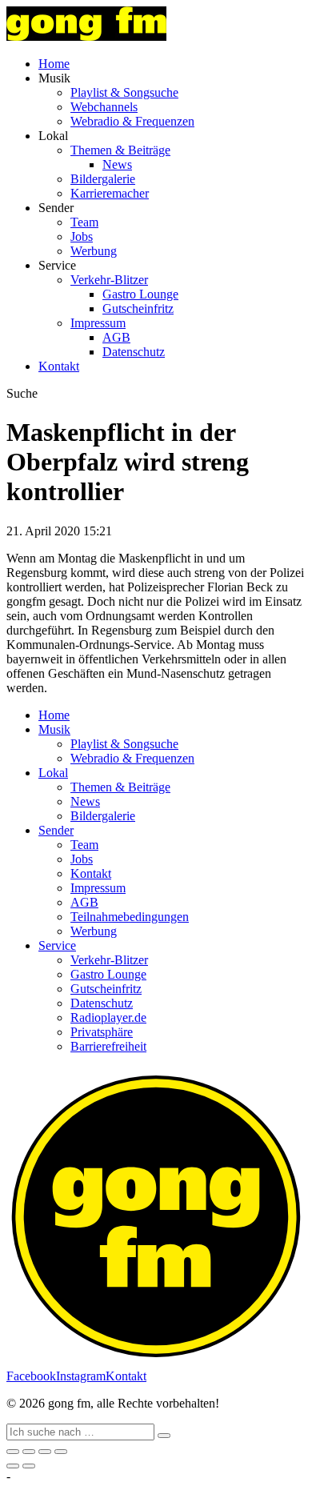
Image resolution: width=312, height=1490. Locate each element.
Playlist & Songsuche (124, 92)
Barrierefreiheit (108, 1046)
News (117, 164)
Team (84, 222)
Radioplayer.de (108, 1017)
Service (57, 945)
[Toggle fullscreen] (44, 1451)
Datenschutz (133, 351)
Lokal (53, 772)
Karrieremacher (109, 193)
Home (54, 63)
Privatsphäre (101, 1032)
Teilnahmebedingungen (129, 916)
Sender (56, 830)
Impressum (98, 323)
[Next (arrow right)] (28, 1466)
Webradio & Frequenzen (132, 121)
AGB (116, 337)
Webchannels (104, 107)
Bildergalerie (102, 179)
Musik (54, 729)
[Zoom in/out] (60, 1451)
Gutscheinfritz (138, 308)
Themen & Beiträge (120, 150)
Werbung (93, 251)
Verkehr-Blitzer (109, 279)
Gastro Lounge (140, 294)
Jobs (81, 236)
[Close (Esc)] (12, 1451)
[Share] (28, 1451)
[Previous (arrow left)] (12, 1466)
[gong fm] (86, 36)
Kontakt (58, 366)
